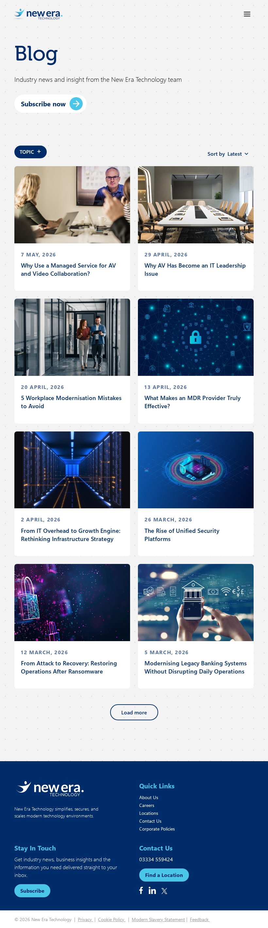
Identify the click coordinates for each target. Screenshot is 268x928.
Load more (134, 712)
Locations (148, 813)
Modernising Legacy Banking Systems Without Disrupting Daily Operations (195, 667)
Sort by (225, 153)
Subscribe (32, 890)
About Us (148, 797)
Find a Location (164, 874)
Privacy (85, 919)
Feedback (200, 919)
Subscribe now (43, 103)
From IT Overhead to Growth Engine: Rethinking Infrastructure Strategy (70, 535)
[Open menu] (247, 14)
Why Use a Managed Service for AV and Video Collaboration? (68, 269)
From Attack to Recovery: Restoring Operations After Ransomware (69, 667)
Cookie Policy (112, 919)
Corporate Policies (157, 829)
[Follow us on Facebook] (141, 890)
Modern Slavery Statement (158, 919)
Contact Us (150, 821)
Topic (31, 150)
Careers (146, 805)
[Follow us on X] (164, 891)
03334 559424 (156, 859)
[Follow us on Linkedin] (152, 890)
